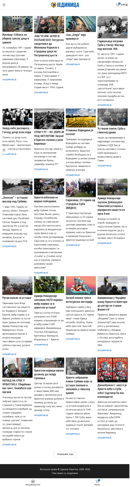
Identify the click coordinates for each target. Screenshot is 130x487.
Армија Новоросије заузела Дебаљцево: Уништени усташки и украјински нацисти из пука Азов (111, 205)
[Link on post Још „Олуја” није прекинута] (81, 24)
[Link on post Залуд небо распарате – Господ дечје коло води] (17, 117)
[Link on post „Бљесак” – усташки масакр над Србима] (17, 187)
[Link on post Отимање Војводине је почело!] (81, 118)
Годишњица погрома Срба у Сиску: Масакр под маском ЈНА (111, 44)
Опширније (9, 79)
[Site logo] (65, 4)
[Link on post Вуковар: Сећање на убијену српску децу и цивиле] (17, 24)
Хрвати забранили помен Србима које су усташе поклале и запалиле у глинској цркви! (79, 385)
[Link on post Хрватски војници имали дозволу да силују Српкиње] (49, 362)
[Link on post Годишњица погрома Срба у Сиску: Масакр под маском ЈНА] (113, 27)
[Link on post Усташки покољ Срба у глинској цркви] (113, 117)
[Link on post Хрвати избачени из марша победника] (49, 187)
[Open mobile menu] (4, 5)
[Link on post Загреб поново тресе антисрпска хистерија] (81, 285)
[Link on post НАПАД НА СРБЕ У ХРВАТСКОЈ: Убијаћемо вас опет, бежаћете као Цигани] (17, 367)
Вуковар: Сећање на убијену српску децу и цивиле (15, 38)
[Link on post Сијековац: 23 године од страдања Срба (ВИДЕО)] (81, 188)
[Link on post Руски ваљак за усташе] (17, 285)
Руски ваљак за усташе (16, 297)
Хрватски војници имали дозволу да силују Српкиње (49, 374)
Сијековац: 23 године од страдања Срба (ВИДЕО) (80, 203)
